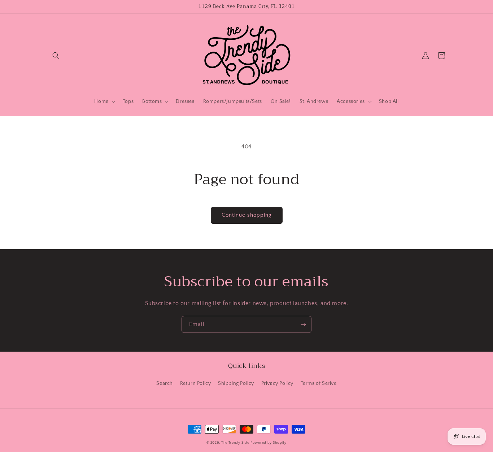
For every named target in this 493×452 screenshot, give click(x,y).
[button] (56, 56)
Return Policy (195, 383)
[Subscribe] (303, 324)
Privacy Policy (277, 383)
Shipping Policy (236, 383)
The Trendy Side (235, 443)
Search (164, 383)
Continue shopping (247, 215)
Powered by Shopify (268, 443)
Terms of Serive (319, 383)
